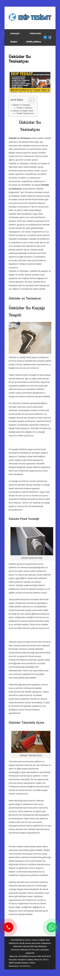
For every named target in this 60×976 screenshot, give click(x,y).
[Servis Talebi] (52, 927)
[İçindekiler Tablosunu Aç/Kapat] (30, 100)
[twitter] (45, 37)
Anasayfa (15, 33)
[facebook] (49, 37)
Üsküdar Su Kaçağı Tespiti (22, 110)
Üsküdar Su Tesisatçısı (21, 105)
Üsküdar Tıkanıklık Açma (25, 113)
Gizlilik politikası (33, 41)
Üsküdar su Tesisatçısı (24, 108)
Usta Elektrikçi (24, 966)
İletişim (13, 41)
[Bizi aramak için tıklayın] (8, 927)
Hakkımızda (35, 33)
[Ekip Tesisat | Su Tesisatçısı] (30, 17)
